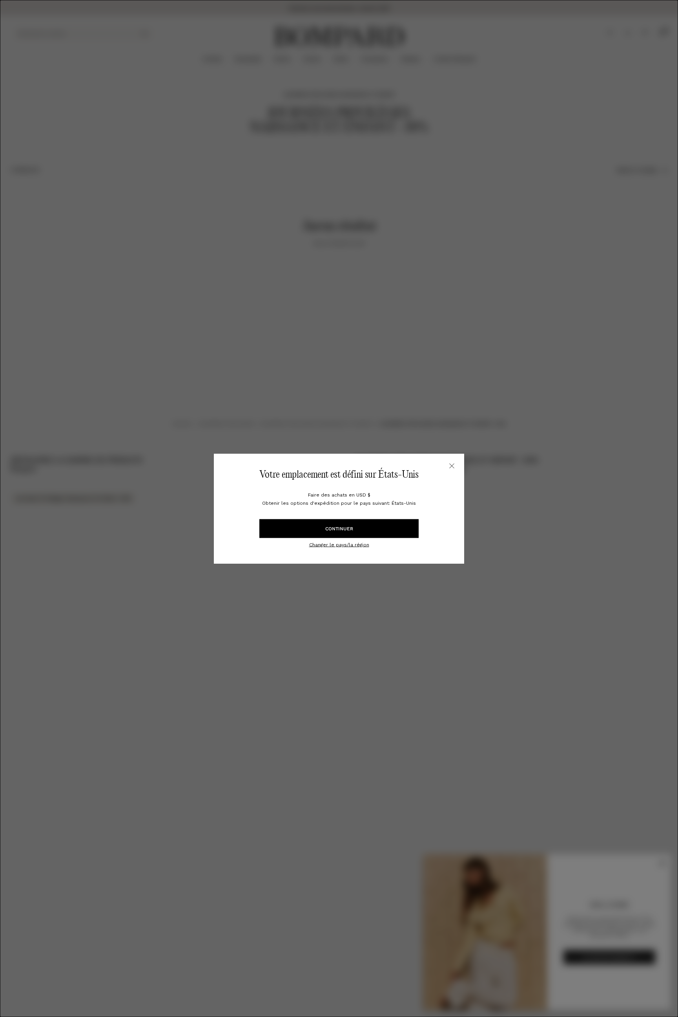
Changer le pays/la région (339, 544)
